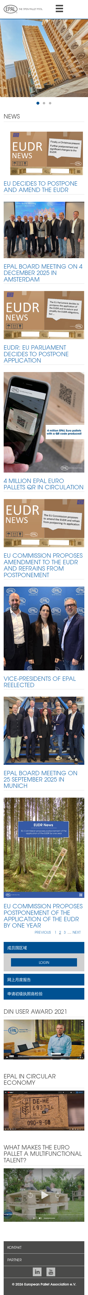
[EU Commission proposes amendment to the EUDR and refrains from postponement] (44, 522)
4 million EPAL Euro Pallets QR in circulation (44, 483)
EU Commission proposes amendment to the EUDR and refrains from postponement (43, 565)
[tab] (44, 948)
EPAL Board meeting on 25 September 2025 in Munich (40, 779)
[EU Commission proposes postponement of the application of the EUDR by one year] (44, 847)
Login (44, 962)
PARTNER (14, 1259)
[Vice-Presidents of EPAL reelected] (44, 628)
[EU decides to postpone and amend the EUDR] (44, 152)
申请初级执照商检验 (25, 993)
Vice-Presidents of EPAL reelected (40, 681)
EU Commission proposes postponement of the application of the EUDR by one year (43, 916)
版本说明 (34, 1288)
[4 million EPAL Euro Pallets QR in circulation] (44, 422)
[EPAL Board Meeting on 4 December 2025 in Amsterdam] (44, 229)
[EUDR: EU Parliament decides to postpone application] (44, 314)
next (77, 932)
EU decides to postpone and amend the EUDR (40, 186)
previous (43, 932)
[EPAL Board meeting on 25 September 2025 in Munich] (44, 730)
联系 (16, 1288)
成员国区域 (17, 947)
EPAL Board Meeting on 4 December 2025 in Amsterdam (43, 272)
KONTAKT (14, 1247)
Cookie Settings (62, 1288)
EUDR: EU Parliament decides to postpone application (36, 354)
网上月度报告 (19, 979)
